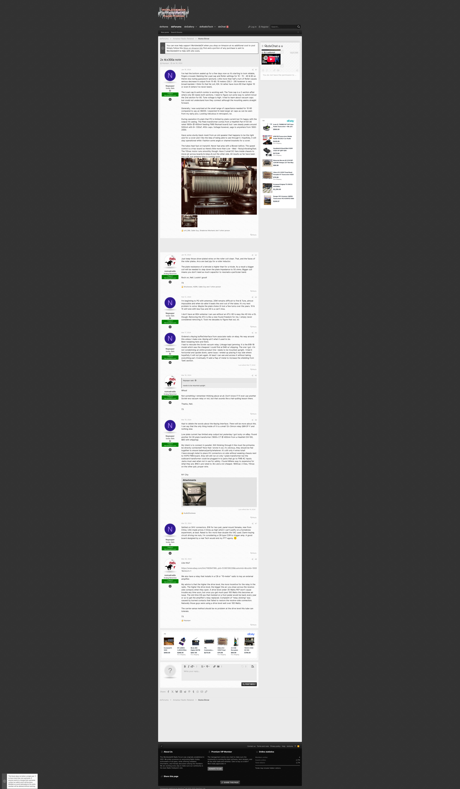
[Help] (279, 46)
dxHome (290, 746)
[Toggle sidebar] (298, 32)
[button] (196, 26)
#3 (256, 297)
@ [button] (262, 52)
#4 (256, 333)
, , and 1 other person (207, 230)
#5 (256, 375)
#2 (256, 255)
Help (283, 746)
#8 (256, 559)
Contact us (251, 746)
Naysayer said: (188, 380)
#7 (256, 523)
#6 (256, 420)
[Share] (252, 70)
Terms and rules (263, 746)
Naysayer (165, 63)
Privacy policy (275, 746)
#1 (256, 70)
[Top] (295, 746)
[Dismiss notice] (35, 776)
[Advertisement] (209, 246)
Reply (254, 235)
